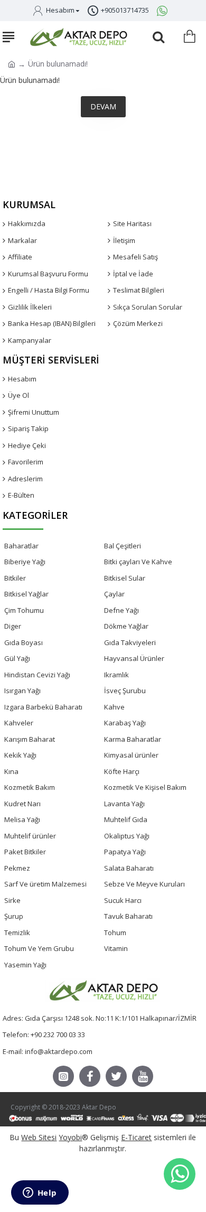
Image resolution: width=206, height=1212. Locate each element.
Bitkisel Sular (124, 578)
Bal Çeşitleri (122, 546)
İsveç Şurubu (125, 690)
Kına (11, 771)
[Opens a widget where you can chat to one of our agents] (40, 1193)
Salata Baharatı (129, 868)
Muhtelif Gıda (125, 819)
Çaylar (114, 594)
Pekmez (17, 868)
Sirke (12, 900)
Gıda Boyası (23, 642)
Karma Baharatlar (132, 739)
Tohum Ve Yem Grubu (39, 948)
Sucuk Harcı (123, 900)
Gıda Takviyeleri (130, 642)
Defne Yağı (121, 610)
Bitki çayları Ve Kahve (138, 561)
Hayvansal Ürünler (134, 658)
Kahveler (18, 723)
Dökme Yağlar (126, 626)
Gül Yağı (17, 658)
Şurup (13, 916)
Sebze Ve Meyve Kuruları (144, 884)
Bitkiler (15, 578)
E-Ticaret (136, 1137)
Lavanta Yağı (124, 803)
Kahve (114, 707)
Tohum (115, 932)
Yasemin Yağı (25, 964)
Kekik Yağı (20, 755)
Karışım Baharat (29, 739)
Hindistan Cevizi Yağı (37, 674)
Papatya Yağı (125, 851)
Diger (12, 626)
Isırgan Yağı (22, 690)
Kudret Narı (22, 803)
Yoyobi (70, 1137)
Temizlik (17, 932)
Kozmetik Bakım (29, 787)
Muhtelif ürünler (30, 836)
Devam (103, 106)
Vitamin (116, 948)
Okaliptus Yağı (126, 836)
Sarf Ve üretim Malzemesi (45, 884)
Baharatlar (21, 546)
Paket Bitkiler (25, 851)
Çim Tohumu (24, 610)
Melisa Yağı (22, 819)
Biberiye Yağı (24, 561)
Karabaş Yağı (125, 723)
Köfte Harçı (121, 771)
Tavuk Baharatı (128, 916)
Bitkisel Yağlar (26, 594)
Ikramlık (116, 674)
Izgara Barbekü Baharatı (43, 707)
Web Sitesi (39, 1137)
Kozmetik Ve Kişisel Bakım (145, 787)
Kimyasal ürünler (131, 755)
